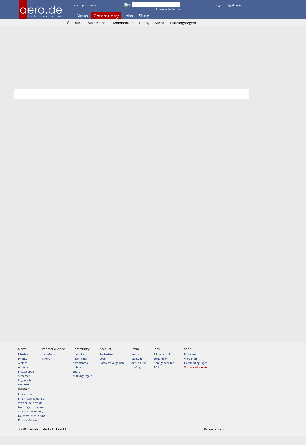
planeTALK (48, 354)
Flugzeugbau (26, 371)
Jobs (128, 16)
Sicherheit (24, 376)
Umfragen (137, 367)
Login (219, 5)
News (82, 16)
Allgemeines (97, 23)
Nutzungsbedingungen (32, 407)
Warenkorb (191, 358)
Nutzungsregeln (183, 23)
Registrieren (234, 5)
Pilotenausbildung (165, 354)
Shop (144, 16)
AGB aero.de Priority (30, 411)
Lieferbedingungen (196, 363)
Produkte (190, 354)
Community (106, 16)
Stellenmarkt (161, 358)
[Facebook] (221, 15)
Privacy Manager (28, 420)
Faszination (25, 384)
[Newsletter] (241, 15)
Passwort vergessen (112, 363)
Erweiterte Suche (168, 9)
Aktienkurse (138, 363)
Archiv (135, 354)
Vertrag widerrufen (196, 367)
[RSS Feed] (234, 15)
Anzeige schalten (164, 363)
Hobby (144, 23)
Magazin (136, 358)
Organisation (26, 380)
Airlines (22, 363)
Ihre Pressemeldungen (32, 398)
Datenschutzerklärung (31, 415)
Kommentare (123, 23)
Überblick (74, 23)
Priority (22, 358)
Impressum (25, 394)
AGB (156, 367)
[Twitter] (228, 15)
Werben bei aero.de (30, 403)
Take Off (47, 358)
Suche (160, 23)
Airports (23, 367)
